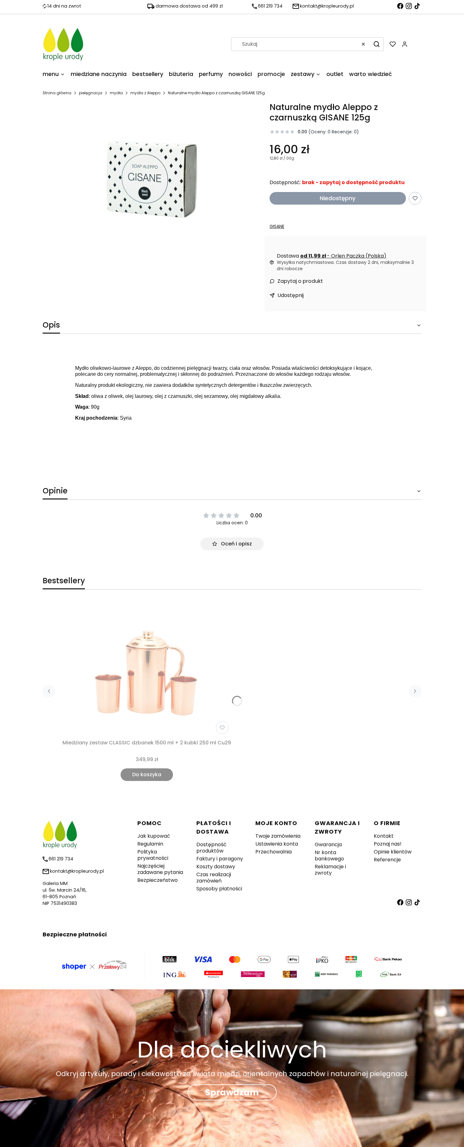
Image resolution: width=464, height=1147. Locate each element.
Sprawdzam (232, 1092)
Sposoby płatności (219, 888)
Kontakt (384, 836)
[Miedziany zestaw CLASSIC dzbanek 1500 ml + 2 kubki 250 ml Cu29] (147, 669)
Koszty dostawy (215, 866)
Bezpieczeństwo (157, 880)
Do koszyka (146, 774)
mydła (116, 93)
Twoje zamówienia (277, 836)
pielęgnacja (90, 93)
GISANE (277, 226)
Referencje (387, 859)
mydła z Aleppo (145, 93)
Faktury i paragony (219, 858)
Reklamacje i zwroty (330, 869)
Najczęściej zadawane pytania (160, 869)
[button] (376, 44)
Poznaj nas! (388, 843)
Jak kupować (153, 836)
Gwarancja (328, 844)
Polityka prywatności (152, 855)
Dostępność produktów (211, 847)
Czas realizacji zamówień (213, 877)
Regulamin (150, 843)
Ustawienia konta (276, 843)
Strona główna (57, 93)
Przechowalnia (273, 851)
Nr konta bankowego (329, 855)
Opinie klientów (393, 851)
